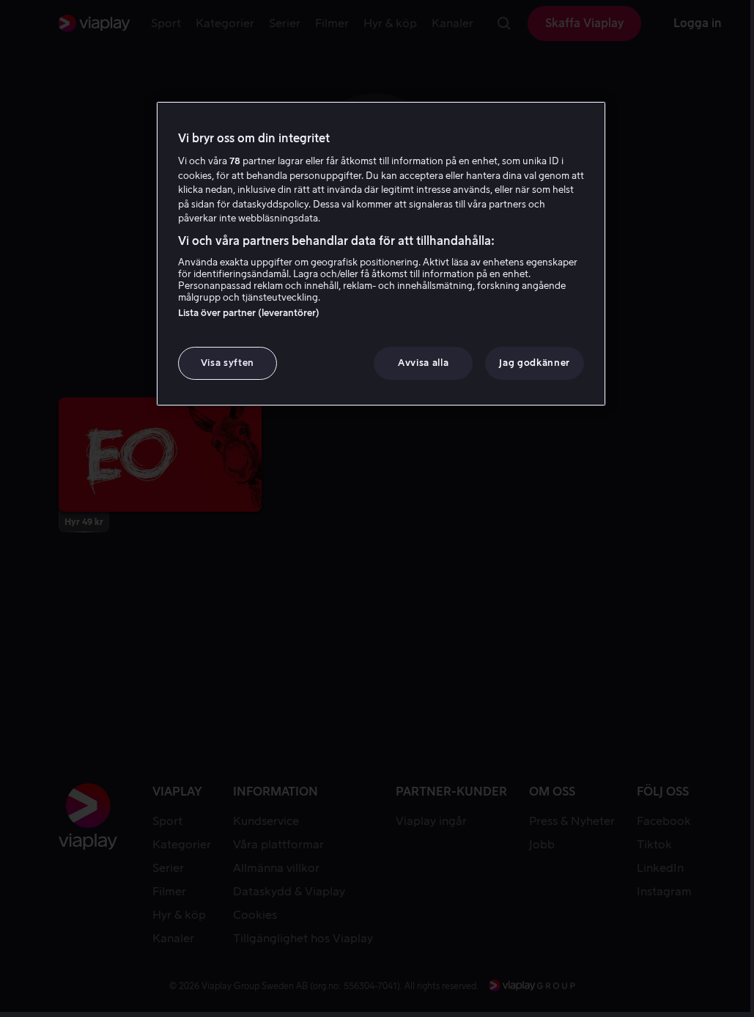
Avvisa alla (423, 362)
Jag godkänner (534, 362)
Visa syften (227, 362)
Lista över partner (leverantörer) (248, 312)
